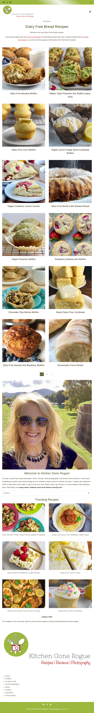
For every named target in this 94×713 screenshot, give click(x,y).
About (7, 687)
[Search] (88, 493)
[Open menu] (90, 11)
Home (7, 676)
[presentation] (23, 68)
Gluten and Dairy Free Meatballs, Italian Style (70, 535)
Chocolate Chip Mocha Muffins (23, 312)
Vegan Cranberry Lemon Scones (23, 206)
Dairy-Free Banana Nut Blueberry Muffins (23, 365)
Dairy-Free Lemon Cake (70, 573)
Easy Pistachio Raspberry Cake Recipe (24, 573)
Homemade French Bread (70, 365)
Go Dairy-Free (10, 681)
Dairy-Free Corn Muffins (24, 150)
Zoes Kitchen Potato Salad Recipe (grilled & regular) (23, 535)
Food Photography (12, 684)
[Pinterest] (10, 2)
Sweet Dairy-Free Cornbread (70, 312)
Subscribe (9, 693)
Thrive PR (64, 709)
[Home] (44, 21)
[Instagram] (7, 2)
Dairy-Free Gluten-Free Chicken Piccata (23, 611)
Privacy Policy (10, 695)
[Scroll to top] (89, 705)
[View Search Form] (91, 2)
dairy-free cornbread (32, 37)
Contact (8, 690)
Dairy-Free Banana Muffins (23, 93)
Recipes (8, 679)
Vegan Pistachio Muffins (24, 259)
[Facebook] (3, 2)
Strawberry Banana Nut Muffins (70, 259)
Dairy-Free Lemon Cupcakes (70, 611)
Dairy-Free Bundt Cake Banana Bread (70, 206)
